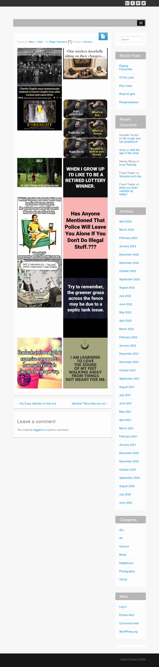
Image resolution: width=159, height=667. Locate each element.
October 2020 (127, 469)
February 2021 (128, 436)
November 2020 (129, 461)
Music (122, 554)
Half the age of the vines (129, 151)
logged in (39, 430)
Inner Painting (127, 164)
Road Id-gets (127, 94)
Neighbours (126, 563)
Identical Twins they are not (88, 403)
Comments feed (129, 623)
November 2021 (129, 362)
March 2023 (126, 229)
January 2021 (127, 444)
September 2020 (129, 478)
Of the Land (126, 77)
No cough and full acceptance (129, 139)
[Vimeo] (138, 3)
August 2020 (127, 486)
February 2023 (128, 238)
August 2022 (127, 287)
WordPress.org (128, 631)
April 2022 (125, 320)
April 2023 (125, 221)
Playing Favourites (125, 67)
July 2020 (125, 494)
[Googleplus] (127, 3)
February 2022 (128, 337)
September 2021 (129, 378)
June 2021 (125, 403)
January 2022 (127, 345)
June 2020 (125, 502)
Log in (123, 606)
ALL (121, 530)
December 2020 (129, 453)
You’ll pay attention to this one (38, 403)
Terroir (123, 579)
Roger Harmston (58, 41)
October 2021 (127, 370)
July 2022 (125, 296)
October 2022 (127, 271)
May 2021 (125, 411)
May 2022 (125, 312)
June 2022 (125, 304)
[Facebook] (132, 3)
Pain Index (125, 86)
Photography (127, 571)
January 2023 (127, 246)
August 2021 (127, 387)
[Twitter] (143, 3)
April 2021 (125, 420)
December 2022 (129, 254)
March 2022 (126, 329)
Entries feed (126, 615)
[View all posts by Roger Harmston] (70, 41)
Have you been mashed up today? (128, 191)
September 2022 (129, 279)
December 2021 (129, 353)
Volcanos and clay (130, 176)
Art (121, 538)
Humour (88, 41)
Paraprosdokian (129, 102)
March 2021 (126, 428)
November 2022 (129, 263)
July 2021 (125, 395)
